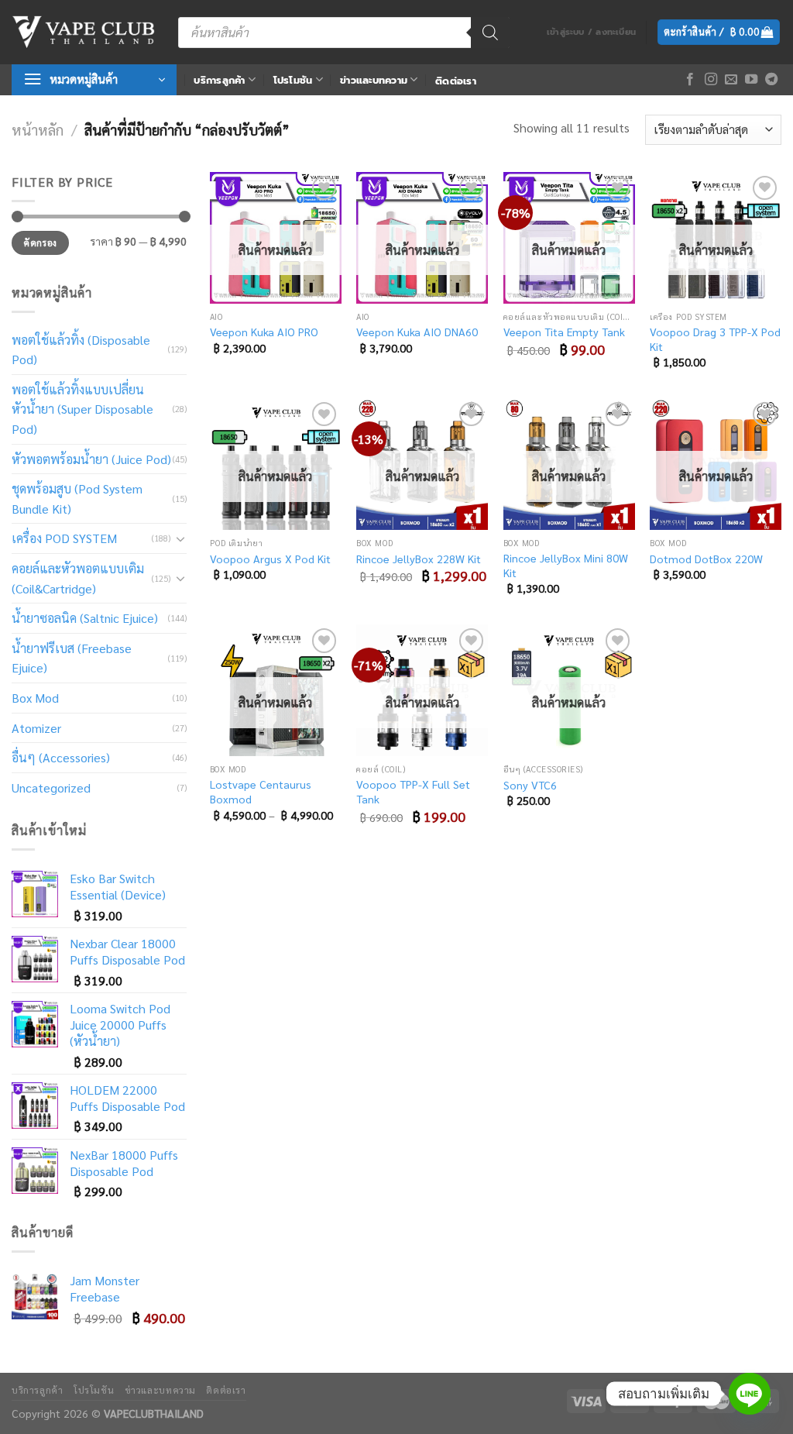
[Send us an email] (731, 80)
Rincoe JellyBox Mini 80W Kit (565, 565)
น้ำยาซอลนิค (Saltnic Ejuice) (85, 618)
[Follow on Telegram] (771, 80)
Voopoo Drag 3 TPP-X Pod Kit (715, 339)
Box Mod (35, 697)
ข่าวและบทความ (373, 80)
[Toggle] (180, 538)
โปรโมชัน (293, 80)
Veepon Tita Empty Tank (564, 332)
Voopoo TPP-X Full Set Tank (413, 791)
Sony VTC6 (530, 785)
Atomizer (36, 728)
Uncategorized (51, 787)
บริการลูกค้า (219, 80)
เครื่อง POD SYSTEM (64, 538)
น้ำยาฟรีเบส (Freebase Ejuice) (72, 658)
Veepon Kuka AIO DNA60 (417, 332)
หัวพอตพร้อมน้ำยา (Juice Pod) (91, 459)
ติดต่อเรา (455, 81)
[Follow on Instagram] (711, 80)
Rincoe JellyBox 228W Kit (418, 559)
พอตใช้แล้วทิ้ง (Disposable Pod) (81, 350)
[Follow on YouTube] (751, 80)
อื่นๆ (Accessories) (61, 757)
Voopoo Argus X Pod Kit (270, 559)
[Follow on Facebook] (690, 80)
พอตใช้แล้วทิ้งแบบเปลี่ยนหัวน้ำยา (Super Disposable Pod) (82, 409)
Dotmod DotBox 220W (706, 559)
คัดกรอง (40, 242)
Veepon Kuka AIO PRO (264, 332)
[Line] (750, 1394)
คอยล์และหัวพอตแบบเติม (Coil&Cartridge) (78, 578)
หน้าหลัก (38, 129)
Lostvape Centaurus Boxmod (260, 791)
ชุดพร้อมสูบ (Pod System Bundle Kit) (77, 498)
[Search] (490, 32)
